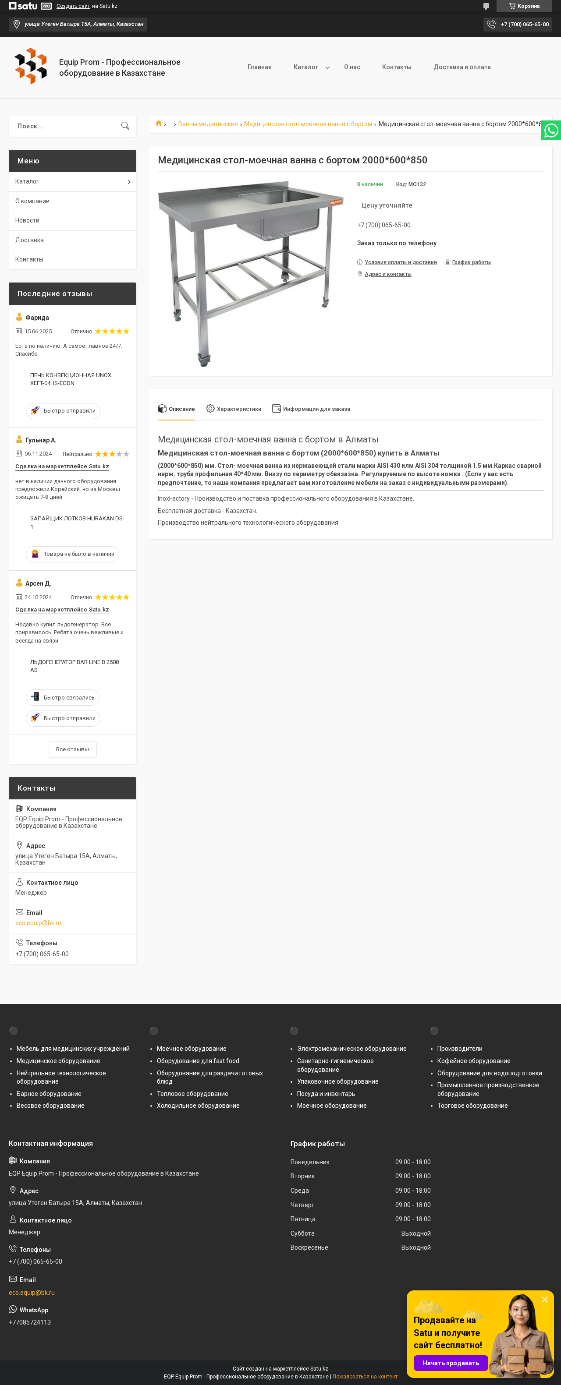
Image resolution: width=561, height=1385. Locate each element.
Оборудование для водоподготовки (489, 1073)
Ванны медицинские (208, 123)
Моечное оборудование (192, 1048)
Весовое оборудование (51, 1105)
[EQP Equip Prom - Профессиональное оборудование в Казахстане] (31, 67)
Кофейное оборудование (474, 1060)
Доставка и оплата (462, 67)
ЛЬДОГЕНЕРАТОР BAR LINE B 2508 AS (74, 666)
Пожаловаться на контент (365, 1377)
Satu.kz (319, 1369)
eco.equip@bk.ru (38, 922)
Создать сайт (73, 6)
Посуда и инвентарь (326, 1093)
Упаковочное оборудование (338, 1081)
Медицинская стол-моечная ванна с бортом (308, 123)
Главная (260, 67)
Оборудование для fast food (198, 1060)
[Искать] (125, 126)
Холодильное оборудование (198, 1105)
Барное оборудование (49, 1093)
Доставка (29, 240)
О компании (32, 201)
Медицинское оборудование (58, 1060)
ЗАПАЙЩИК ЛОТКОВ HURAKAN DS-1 (77, 522)
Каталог (306, 67)
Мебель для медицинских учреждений (73, 1048)
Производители (460, 1048)
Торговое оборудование (472, 1105)
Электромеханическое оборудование (352, 1048)
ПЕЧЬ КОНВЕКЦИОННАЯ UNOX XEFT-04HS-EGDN (70, 379)
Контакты (397, 67)
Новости (27, 220)
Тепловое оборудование (192, 1093)
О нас (352, 67)
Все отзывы (72, 749)
